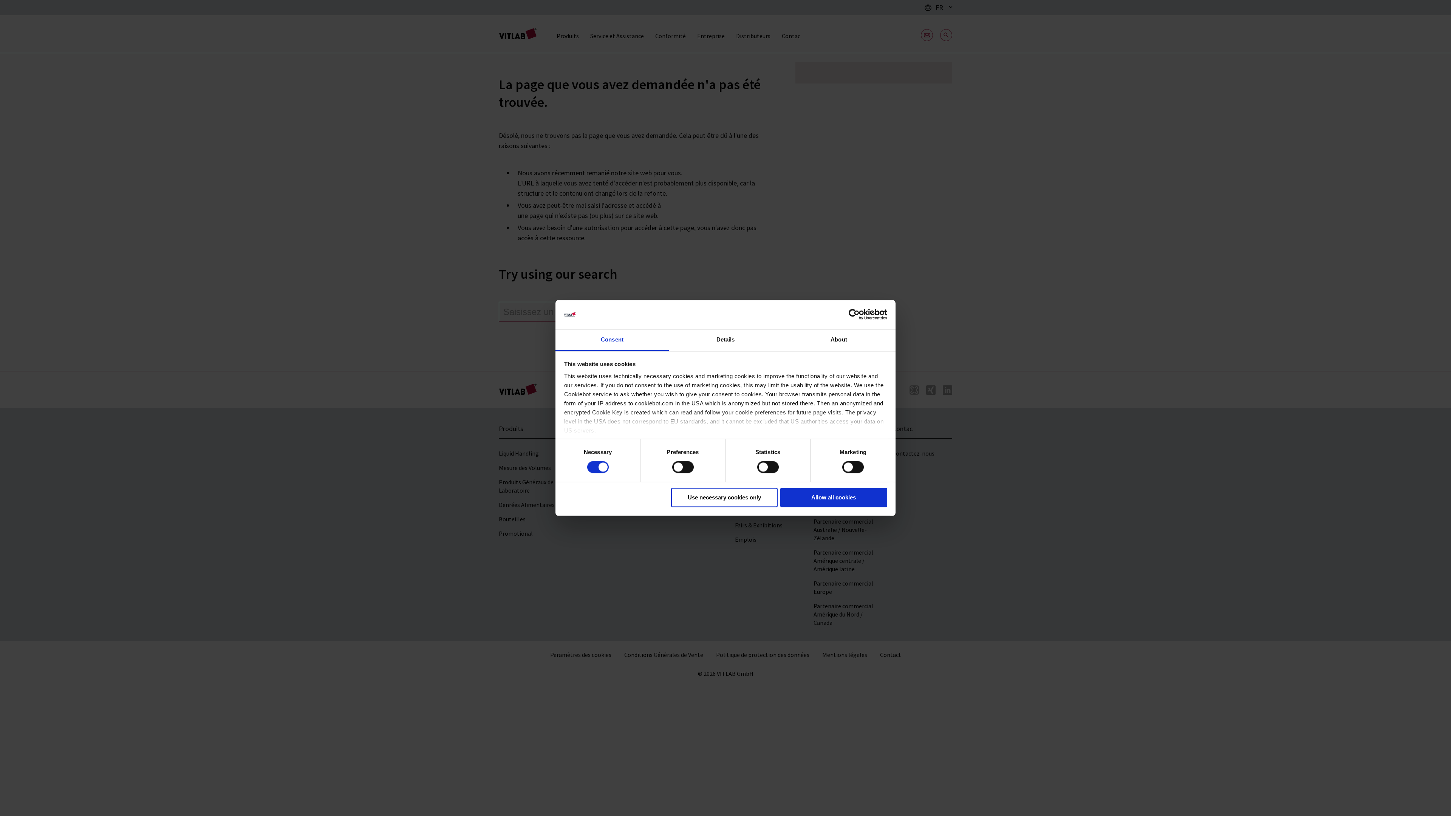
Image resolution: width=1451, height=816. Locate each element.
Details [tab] (725, 339)
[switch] (683, 467)
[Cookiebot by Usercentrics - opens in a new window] (854, 314)
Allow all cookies (833, 497)
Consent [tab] (612, 339)
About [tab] (839, 339)
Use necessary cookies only (724, 497)
